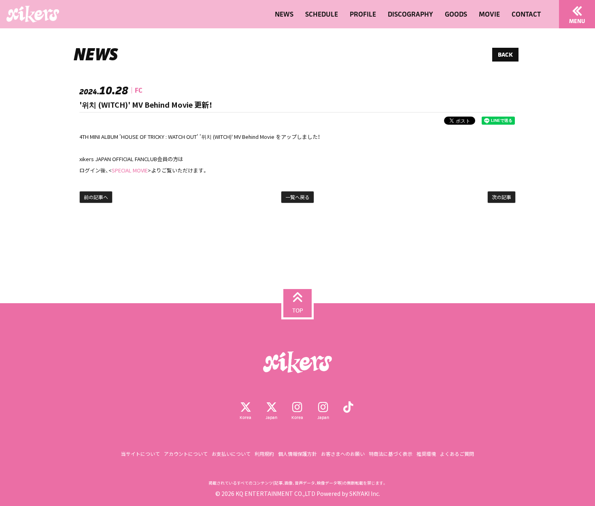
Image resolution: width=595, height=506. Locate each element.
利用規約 (264, 453)
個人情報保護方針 (297, 453)
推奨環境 (426, 453)
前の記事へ (96, 196)
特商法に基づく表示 (390, 453)
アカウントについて (186, 453)
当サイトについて (140, 453)
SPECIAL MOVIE (130, 170)
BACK (505, 54)
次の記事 (501, 196)
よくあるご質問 (457, 453)
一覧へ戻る (297, 196)
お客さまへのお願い (343, 453)
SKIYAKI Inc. (364, 493)
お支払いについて (231, 453)
